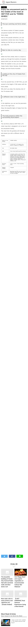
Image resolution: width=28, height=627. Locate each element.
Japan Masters (6, 0)
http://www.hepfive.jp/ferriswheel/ (18, 151)
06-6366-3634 (13, 148)
